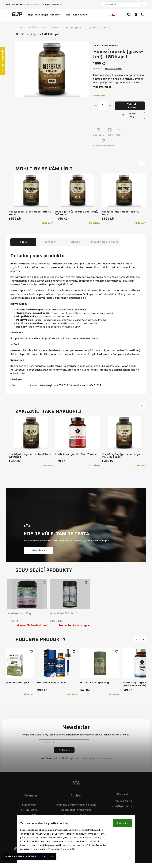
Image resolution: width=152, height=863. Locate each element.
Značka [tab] (104, 241)
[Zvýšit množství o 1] (110, 105)
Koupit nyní (132, 115)
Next (143, 639)
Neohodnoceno (113, 68)
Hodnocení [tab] (49, 241)
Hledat (141, 4)
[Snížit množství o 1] (95, 105)
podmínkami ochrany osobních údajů (91, 758)
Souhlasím (122, 823)
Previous (137, 639)
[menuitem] (39, 14)
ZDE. (72, 848)
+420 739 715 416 (123, 800)
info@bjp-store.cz (122, 806)
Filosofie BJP (38, 550)
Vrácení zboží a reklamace (76, 810)
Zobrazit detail (26, 602)
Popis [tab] (23, 241)
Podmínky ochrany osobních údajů (76, 804)
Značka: (105, 45)
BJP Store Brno (29, 810)
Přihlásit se (64, 750)
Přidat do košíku (132, 106)
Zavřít (135, 140)
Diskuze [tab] (75, 241)
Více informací (102, 86)
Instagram (16, 849)
